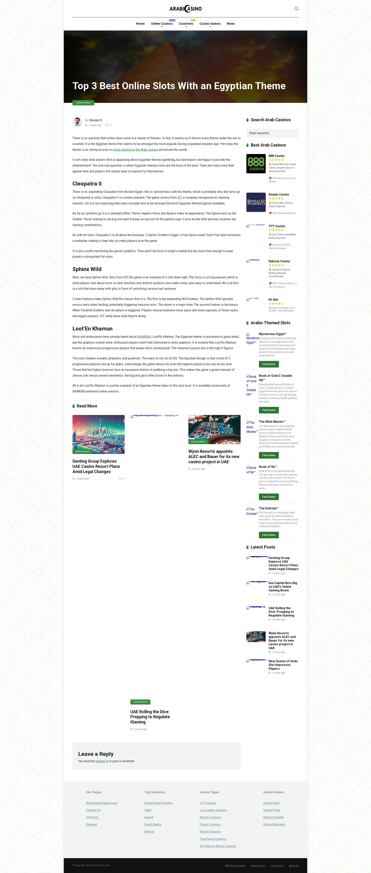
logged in (102, 761)
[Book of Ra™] (252, 472)
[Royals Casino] (256, 211)
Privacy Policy (258, 865)
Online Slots (271, 803)
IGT (179, 197)
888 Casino (277, 156)
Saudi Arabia (152, 824)
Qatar (147, 810)
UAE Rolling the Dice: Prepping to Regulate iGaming (150, 716)
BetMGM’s (144, 337)
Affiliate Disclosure (235, 865)
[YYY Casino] (257, 224)
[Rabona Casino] (257, 259)
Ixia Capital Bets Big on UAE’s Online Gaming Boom (283, 586)
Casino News (83, 102)
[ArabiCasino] (185, 9)
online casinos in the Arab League (135, 150)
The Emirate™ (269, 508)
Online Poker (272, 810)
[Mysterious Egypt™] (252, 342)
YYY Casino (277, 226)
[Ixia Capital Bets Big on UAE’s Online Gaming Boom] (257, 581)
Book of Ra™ (268, 467)
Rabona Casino (279, 261)
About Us (294, 865)
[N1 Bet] (257, 298)
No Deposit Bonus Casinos (218, 846)
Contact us (277, 865)
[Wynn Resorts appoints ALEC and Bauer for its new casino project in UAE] (214, 429)
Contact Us (93, 810)
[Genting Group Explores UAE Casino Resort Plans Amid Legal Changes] (98, 434)
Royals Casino (279, 194)
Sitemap (91, 824)
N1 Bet (273, 299)
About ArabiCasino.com (101, 803)
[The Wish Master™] (252, 432)
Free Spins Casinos (213, 839)
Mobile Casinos (210, 817)
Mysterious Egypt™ (272, 334)
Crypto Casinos (210, 824)
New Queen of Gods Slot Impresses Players (283, 664)
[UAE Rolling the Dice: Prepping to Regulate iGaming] (156, 559)
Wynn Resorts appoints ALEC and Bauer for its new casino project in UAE (213, 456)
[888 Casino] (256, 172)
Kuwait (148, 817)
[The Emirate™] (252, 514)
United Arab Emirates (158, 803)
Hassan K (95, 120)
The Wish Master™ (272, 421)
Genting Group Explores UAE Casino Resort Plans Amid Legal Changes (96, 466)
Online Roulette (273, 817)
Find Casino (268, 364)
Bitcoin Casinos (210, 831)
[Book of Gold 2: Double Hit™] (252, 394)
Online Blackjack (274, 824)
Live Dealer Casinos (213, 810)
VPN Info (92, 817)
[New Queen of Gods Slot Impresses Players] (257, 659)
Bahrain (149, 831)
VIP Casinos (208, 803)
